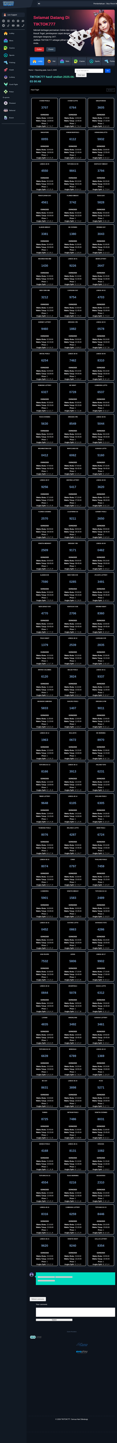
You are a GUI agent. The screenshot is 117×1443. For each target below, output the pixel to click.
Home (31, 70)
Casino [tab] (82, 61)
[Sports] (94, 63)
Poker (11, 92)
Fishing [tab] (112, 61)
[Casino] (79, 63)
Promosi (12, 103)
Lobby (11, 33)
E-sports (6, 97)
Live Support (12, 15)
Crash (11, 70)
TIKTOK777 (111, 90)
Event (11, 118)
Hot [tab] (54, 61)
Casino (12, 48)
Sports (11, 55)
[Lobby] (37, 63)
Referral (12, 110)
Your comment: (41, 1304)
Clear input (81, 75)
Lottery (12, 77)
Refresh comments (38, 1299)
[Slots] (64, 63)
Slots (11, 41)
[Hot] (51, 63)
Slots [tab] (67, 61)
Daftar (39, 49)
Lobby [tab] (40, 61)
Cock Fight (13, 84)
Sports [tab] (97, 61)
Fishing (12, 62)
